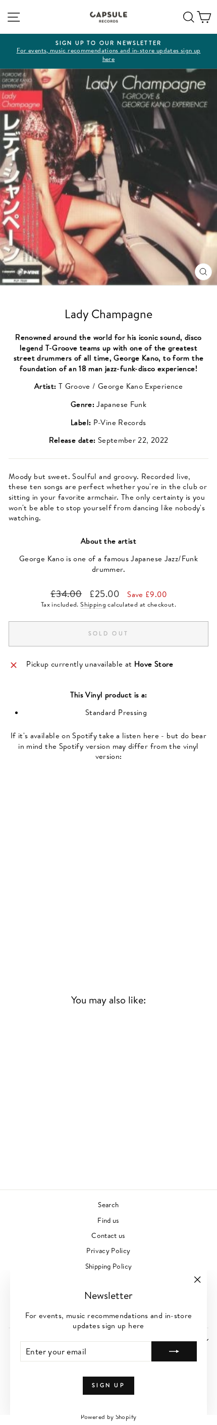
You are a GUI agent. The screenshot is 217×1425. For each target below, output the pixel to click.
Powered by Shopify (109, 1416)
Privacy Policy (108, 1250)
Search (108, 1204)
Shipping (93, 604)
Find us (108, 1220)
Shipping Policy (108, 1266)
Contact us (108, 1235)
